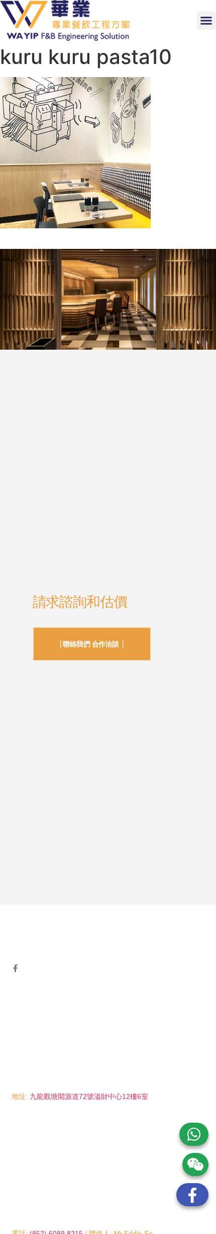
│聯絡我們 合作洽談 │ (92, 644)
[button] (206, 20)
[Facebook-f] (15, 968)
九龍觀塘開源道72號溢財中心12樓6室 (89, 1096)
